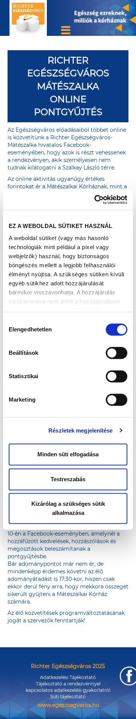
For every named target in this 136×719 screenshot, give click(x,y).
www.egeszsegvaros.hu (68, 705)
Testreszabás (68, 479)
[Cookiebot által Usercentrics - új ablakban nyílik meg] (96, 200)
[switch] (116, 353)
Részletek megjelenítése (80, 430)
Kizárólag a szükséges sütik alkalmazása (68, 508)
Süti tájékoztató (68, 696)
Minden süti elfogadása (68, 454)
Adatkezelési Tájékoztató (68, 677)
